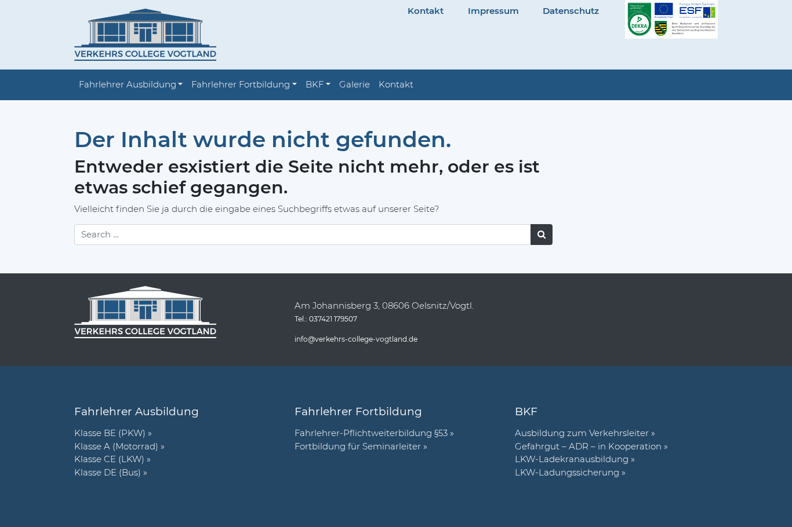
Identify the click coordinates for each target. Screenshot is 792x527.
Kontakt (426, 10)
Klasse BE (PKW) (110, 432)
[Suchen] (542, 234)
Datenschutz (571, 10)
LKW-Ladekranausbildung (571, 458)
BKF (315, 84)
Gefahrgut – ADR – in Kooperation (588, 446)
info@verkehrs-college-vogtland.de (356, 339)
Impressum (493, 10)
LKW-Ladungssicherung (567, 472)
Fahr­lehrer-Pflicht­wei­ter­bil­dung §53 (371, 432)
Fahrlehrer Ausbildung (127, 84)
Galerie (354, 84)
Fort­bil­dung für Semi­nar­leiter (358, 446)
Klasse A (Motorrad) (116, 446)
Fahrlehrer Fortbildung (240, 84)
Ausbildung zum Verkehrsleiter (582, 432)
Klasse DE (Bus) (107, 472)
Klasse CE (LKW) (109, 458)
